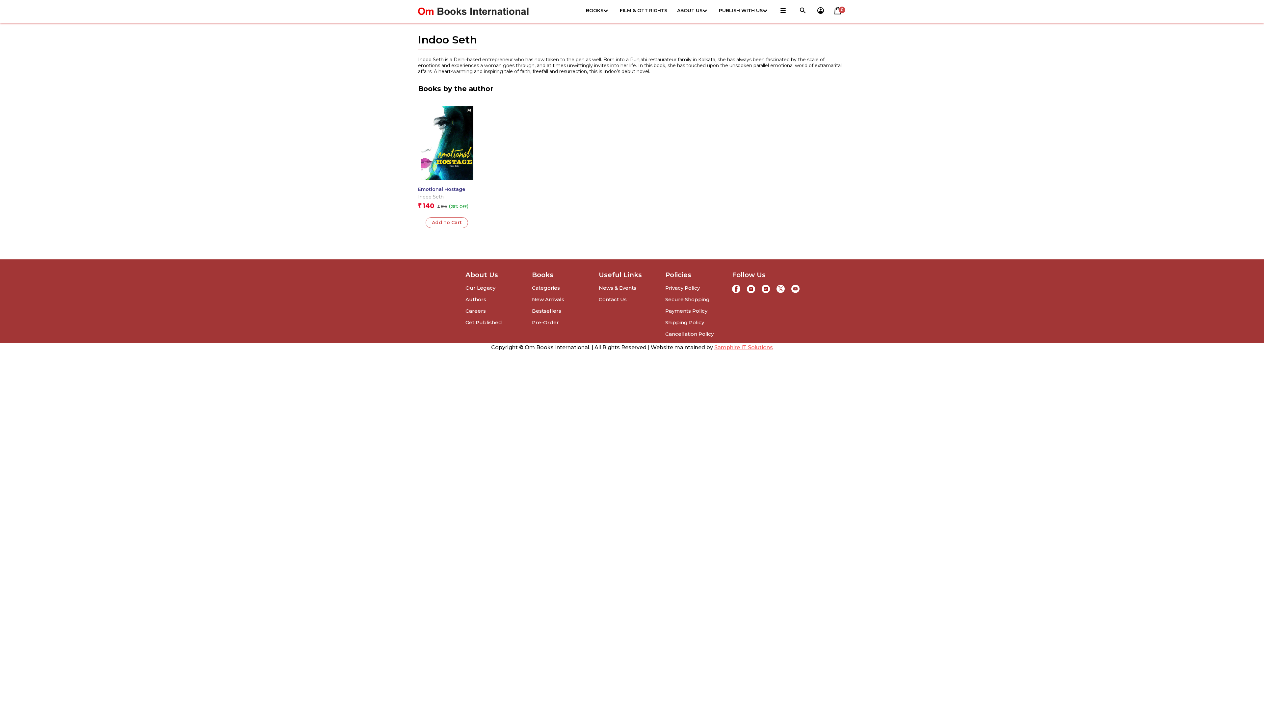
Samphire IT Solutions (743, 347)
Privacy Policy (682, 288)
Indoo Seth (431, 197)
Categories (546, 288)
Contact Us (613, 299)
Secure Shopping (687, 299)
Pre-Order (545, 322)
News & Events (617, 288)
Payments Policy (686, 311)
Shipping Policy (684, 322)
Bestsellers (546, 311)
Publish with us (741, 10)
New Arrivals (548, 299)
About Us (689, 10)
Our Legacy (480, 288)
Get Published (483, 322)
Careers (475, 311)
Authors (475, 299)
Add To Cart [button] (447, 222)
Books (594, 10)
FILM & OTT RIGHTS (643, 10)
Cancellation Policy (689, 334)
